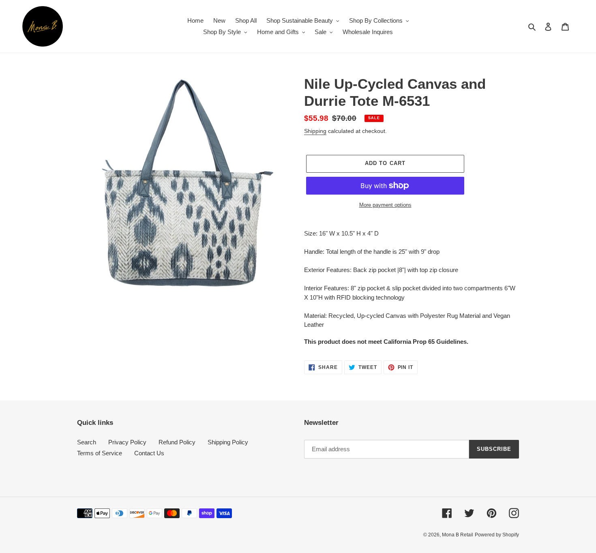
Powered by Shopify (497, 535)
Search (86, 442)
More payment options (385, 205)
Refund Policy (177, 442)
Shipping (315, 131)
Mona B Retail (457, 535)
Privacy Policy (127, 442)
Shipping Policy (228, 442)
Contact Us (149, 453)
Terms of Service (99, 453)
